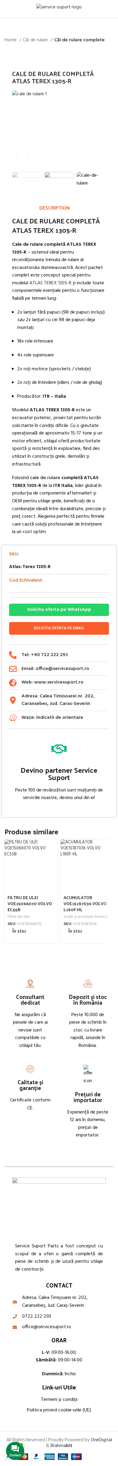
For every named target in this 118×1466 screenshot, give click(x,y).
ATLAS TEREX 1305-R (49, 283)
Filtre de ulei (19, 917)
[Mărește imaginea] (23, 158)
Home (11, 40)
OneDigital (101, 1440)
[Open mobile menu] (7, 9)
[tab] (54, 207)
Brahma (61, 1446)
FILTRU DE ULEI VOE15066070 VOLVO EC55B (30, 903)
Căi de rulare (36, 40)
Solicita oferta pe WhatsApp (59, 610)
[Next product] (110, 54)
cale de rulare (45, 478)
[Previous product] (98, 54)
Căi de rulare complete (79, 40)
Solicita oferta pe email (59, 628)
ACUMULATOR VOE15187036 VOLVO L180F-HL (85, 903)
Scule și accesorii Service (86, 917)
